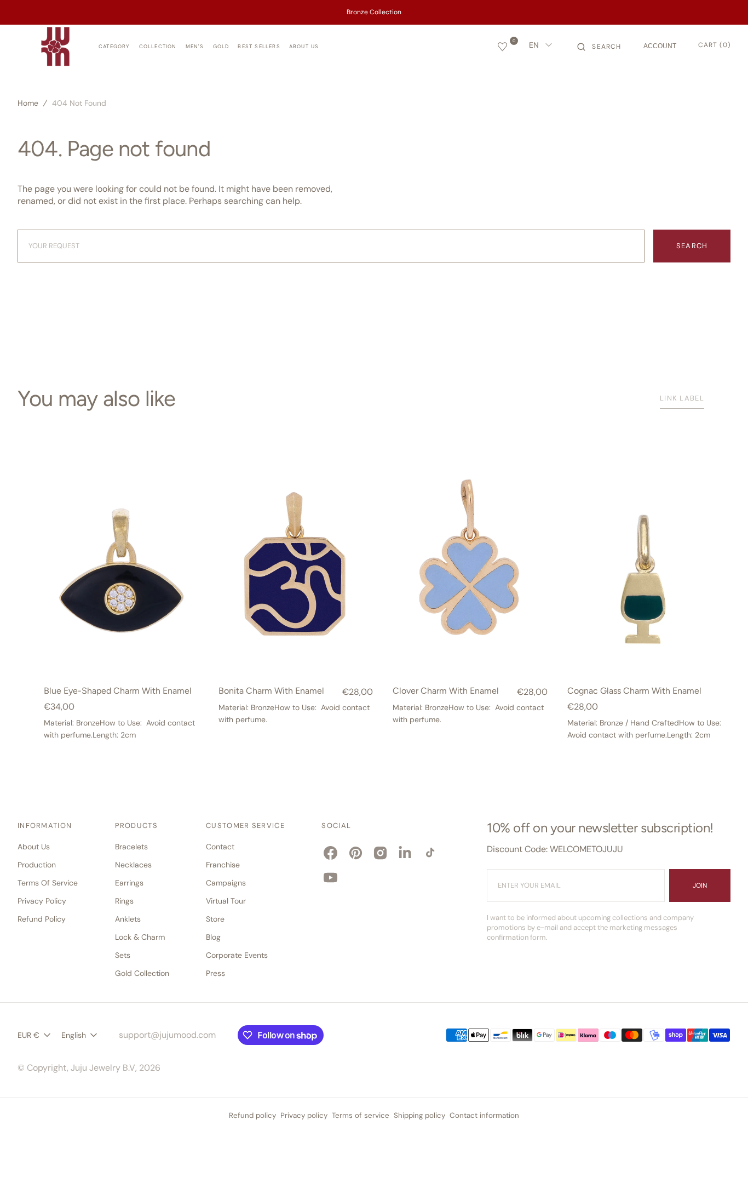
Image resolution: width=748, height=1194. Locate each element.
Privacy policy (303, 1115)
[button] (599, 47)
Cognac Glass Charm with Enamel (634, 691)
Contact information (484, 1115)
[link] (121, 565)
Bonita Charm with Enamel (271, 691)
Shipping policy (419, 1115)
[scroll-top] (723, 1169)
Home (28, 103)
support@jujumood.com (167, 1035)
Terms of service (360, 1115)
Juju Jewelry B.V (103, 1067)
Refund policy (252, 1115)
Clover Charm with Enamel (446, 691)
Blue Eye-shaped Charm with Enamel (118, 691)
